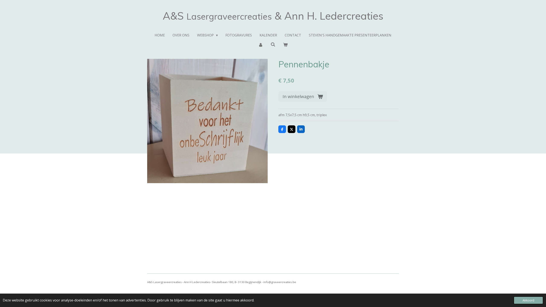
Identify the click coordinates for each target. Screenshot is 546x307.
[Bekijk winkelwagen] (285, 44)
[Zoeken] (273, 44)
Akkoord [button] (528, 300)
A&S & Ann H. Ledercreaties (273, 15)
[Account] (260, 44)
